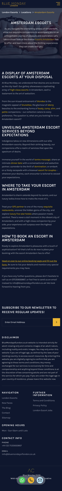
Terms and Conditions (44, 400)
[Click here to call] (22, 480)
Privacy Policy (40, 405)
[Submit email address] (56, 322)
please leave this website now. (41, 379)
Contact (6, 412)
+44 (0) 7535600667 (12, 445)
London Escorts (9, 398)
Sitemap (6, 417)
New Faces (7, 403)
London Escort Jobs (42, 410)
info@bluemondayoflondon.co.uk (18, 454)
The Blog (6, 407)
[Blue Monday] (14, 4)
